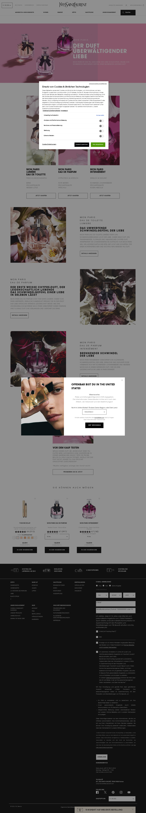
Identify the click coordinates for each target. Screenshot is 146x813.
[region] (73, 115)
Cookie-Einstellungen (49, 144)
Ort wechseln (94, 425)
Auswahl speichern (82, 144)
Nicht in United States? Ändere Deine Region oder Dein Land (94, 408)
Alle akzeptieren (98, 144)
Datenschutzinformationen (51, 110)
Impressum (64, 110)
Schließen (122, 380)
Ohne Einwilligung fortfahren (98, 83)
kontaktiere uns (99, 417)
